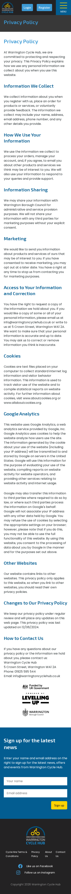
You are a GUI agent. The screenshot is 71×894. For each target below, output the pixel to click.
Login (27, 7)
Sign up (59, 805)
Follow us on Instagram (40, 872)
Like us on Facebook (40, 866)
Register (44, 7)
